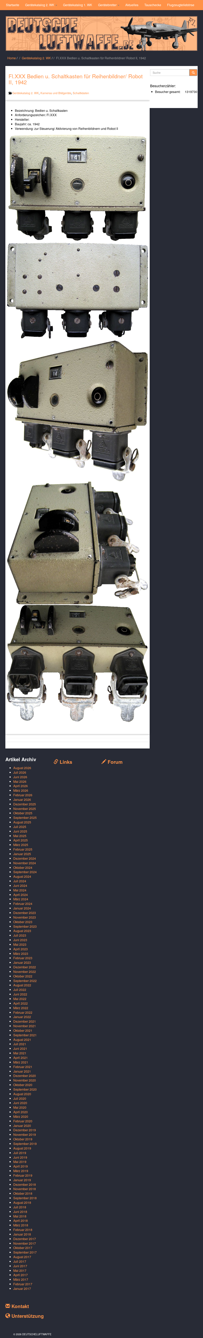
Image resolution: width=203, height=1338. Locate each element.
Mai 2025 (19, 836)
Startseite (12, 5)
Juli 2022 (19, 989)
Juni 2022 (20, 994)
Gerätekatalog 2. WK (40, 5)
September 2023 (25, 926)
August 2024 (22, 876)
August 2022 (22, 985)
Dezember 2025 (24, 804)
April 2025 (20, 840)
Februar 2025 (22, 849)
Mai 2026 (19, 781)
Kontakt (19, 1306)
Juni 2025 (20, 831)
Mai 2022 (19, 998)
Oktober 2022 (22, 976)
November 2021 (24, 1026)
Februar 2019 (22, 1175)
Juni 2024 (20, 885)
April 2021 (20, 1057)
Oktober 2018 (22, 1193)
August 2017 (22, 1257)
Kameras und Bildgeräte (55, 93)
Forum (114, 761)
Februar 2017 (22, 1284)
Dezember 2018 (24, 1184)
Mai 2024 (19, 890)
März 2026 (20, 790)
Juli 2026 (19, 772)
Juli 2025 (19, 826)
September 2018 (25, 1198)
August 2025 (22, 822)
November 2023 (24, 917)
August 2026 (22, 768)
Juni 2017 (20, 1266)
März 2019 (20, 1171)
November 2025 (24, 808)
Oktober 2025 (22, 813)
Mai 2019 (19, 1161)
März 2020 (20, 1116)
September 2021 (25, 1035)
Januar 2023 (22, 962)
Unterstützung (27, 1315)
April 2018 (20, 1220)
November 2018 (24, 1189)
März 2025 (20, 844)
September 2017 (25, 1252)
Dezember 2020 (24, 1075)
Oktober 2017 (22, 1247)
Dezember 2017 (24, 1239)
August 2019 (22, 1148)
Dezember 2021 (24, 1021)
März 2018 (20, 1225)
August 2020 (22, 1094)
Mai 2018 (19, 1216)
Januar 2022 (22, 1017)
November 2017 (24, 1243)
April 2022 (20, 1003)
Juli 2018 (19, 1207)
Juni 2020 (20, 1103)
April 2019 (20, 1166)
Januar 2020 (22, 1125)
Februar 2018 (22, 1229)
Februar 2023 (22, 958)
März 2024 (20, 899)
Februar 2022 (22, 1012)
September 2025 (25, 817)
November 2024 (24, 863)
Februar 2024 (22, 903)
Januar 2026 (22, 799)
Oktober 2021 (22, 1030)
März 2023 (20, 953)
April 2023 (20, 949)
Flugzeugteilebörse (180, 5)
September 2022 (25, 980)
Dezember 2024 (24, 858)
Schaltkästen (81, 93)
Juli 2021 (19, 1044)
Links (65, 761)
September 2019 (25, 1143)
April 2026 (20, 786)
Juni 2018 (20, 1211)
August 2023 (22, 930)
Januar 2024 (22, 908)
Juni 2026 (20, 777)
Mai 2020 (19, 1107)
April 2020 (20, 1112)
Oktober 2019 (22, 1139)
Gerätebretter (107, 5)
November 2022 (24, 971)
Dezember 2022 (24, 967)
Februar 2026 (22, 795)
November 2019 (24, 1134)
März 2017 (20, 1279)
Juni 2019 (20, 1157)
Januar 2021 (22, 1071)
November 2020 (24, 1080)
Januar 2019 (22, 1180)
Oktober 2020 (22, 1084)
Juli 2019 (19, 1152)
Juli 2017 (19, 1261)
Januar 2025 (22, 854)
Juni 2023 (20, 940)
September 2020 (25, 1089)
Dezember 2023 (24, 912)
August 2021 (22, 1039)
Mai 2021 (19, 1053)
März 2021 (20, 1062)
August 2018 (22, 1202)
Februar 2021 (22, 1066)
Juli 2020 (19, 1098)
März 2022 (20, 1008)
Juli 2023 (19, 935)
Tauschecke (152, 5)
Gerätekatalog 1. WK (77, 5)
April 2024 (20, 894)
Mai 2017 (19, 1270)
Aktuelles (131, 5)
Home (11, 58)
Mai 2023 (19, 944)
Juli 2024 (19, 881)
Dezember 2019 (24, 1130)
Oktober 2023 (22, 922)
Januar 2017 (22, 1288)
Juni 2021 (20, 1048)
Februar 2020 (22, 1121)
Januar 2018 (22, 1234)
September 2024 (25, 872)
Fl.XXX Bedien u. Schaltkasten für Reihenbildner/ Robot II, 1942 (76, 79)
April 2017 (20, 1275)
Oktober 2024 (22, 867)
